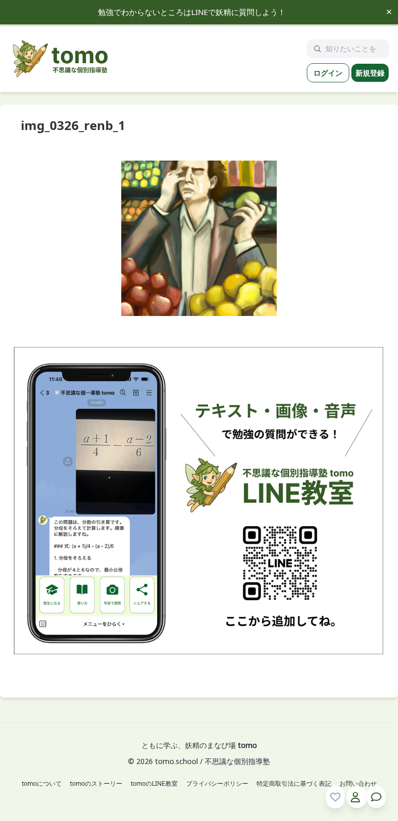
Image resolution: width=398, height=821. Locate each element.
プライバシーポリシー (217, 784)
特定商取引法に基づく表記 (294, 784)
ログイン (328, 73)
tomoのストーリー (96, 784)
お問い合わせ (358, 784)
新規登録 (370, 73)
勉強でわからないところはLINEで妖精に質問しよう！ (192, 12)
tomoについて (42, 784)
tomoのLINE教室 (154, 784)
